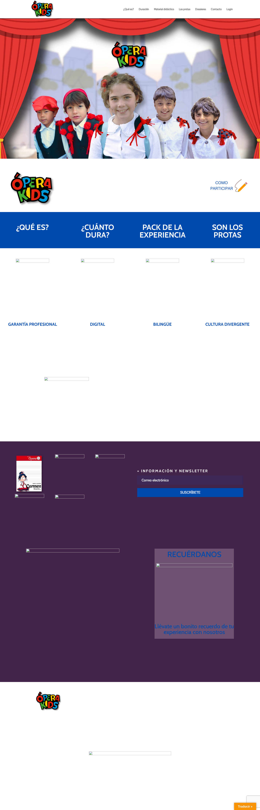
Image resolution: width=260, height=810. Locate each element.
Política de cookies (152, 714)
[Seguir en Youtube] (214, 206)
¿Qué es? (128, 9)
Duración (144, 9)
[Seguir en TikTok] (241, 206)
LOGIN (42, 366)
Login (230, 9)
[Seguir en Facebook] (232, 206)
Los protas (184, 9)
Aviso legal (146, 704)
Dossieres (200, 9)
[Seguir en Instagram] (223, 206)
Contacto (216, 9)
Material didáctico (164, 9)
